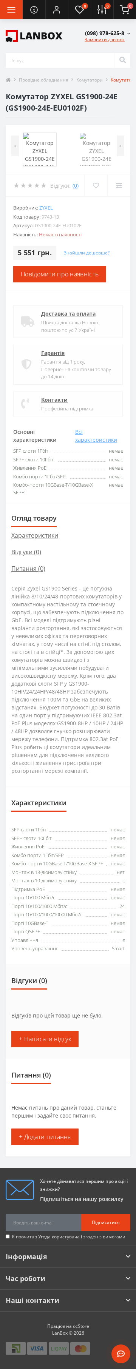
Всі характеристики (96, 435)
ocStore (81, 1326)
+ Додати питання (45, 1137)
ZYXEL (46, 207)
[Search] (122, 60)
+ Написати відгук (45, 1039)
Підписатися (106, 1222)
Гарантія (53, 352)
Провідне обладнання (43, 80)
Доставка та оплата (68, 313)
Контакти (54, 399)
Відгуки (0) (26, 552)
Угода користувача (59, 1236)
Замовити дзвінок (105, 39)
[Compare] (118, 185)
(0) (76, 185)
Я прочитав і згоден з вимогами (68, 1236)
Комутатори (89, 80)
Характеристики (34, 535)
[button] (56, 9)
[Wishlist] (95, 185)
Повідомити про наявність (60, 274)
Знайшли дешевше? (87, 253)
